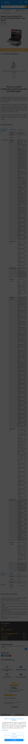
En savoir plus (5, 730)
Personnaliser (14, 737)
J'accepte (14, 740)
